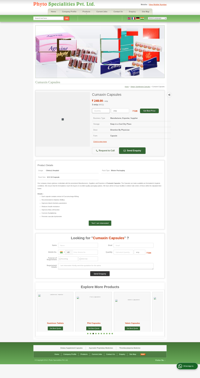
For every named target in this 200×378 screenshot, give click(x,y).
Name (54, 245)
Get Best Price (149, 111)
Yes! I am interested (100, 223)
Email (110, 245)
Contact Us (118, 12)
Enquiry (132, 12)
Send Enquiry (133, 150)
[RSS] (143, 354)
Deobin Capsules (150, 323)
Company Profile (69, 12)
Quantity (109, 252)
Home (53, 12)
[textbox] (120, 110)
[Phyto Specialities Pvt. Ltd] (64, 4)
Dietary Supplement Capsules (140, 86)
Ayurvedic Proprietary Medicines (101, 348)
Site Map (145, 12)
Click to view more (100, 142)
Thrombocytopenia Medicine (129, 348)
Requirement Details (52, 266)
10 (112, 333)
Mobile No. (52, 252)
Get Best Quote (73, 328)
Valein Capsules (111, 323)
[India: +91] (62, 252)
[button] (158, 4)
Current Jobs (101, 12)
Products (86, 12)
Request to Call (106, 150)
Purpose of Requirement (52, 258)
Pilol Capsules (73, 323)
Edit (135, 111)
